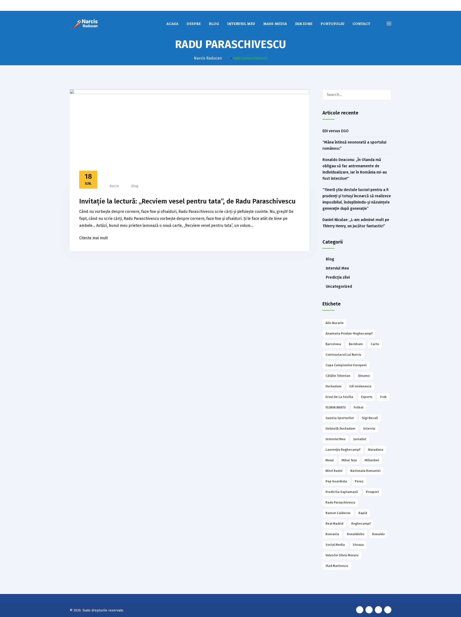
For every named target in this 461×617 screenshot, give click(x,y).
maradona (375, 449)
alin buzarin (335, 323)
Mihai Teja (349, 460)
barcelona (333, 344)
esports (366, 397)
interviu (369, 428)
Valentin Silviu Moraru (342, 555)
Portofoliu (332, 23)
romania (332, 534)
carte (375, 344)
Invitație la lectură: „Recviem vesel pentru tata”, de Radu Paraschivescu (187, 201)
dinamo (364, 375)
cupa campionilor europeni (346, 365)
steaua (358, 544)
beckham (356, 344)
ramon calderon (338, 513)
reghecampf (360, 523)
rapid (362, 513)
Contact (361, 23)
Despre (194, 23)
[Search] (385, 94)
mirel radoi (334, 471)
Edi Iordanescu (360, 386)
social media (335, 544)
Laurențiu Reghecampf (343, 449)
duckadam (333, 386)
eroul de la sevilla (339, 397)
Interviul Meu (241, 23)
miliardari (372, 460)
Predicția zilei (338, 277)
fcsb (383, 397)
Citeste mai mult (93, 238)
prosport (372, 492)
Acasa (172, 23)
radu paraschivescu (340, 502)
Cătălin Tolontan (338, 375)
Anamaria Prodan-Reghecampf (349, 333)
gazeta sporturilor (340, 418)
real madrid (334, 523)
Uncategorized (339, 286)
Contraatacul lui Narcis (343, 354)
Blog (214, 23)
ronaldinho (355, 534)
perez (359, 481)
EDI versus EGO (335, 131)
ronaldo (378, 534)
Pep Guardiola (336, 481)
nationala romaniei (365, 471)
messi (330, 460)
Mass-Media (275, 23)
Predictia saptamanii (342, 492)
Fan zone (303, 23)
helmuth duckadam (340, 428)
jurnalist (359, 439)
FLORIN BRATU (336, 407)
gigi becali (370, 418)
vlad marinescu (337, 566)
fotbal (358, 407)
